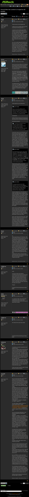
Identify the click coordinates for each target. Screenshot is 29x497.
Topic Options (25, 16)
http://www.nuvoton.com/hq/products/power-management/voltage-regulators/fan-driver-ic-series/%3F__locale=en (20, 406)
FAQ (11, 6)
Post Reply (3, 13)
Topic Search (19, 16)
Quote (26, 19)
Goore (2, 231)
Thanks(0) (21, 19)
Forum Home (4, 4)
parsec (3, 59)
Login (27, 6)
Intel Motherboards (17, 4)
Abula (2, 19)
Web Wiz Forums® (15, 493)
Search (15, 6)
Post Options (15, 19)
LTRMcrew (3, 266)
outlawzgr (3, 342)
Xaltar (2, 294)
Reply (14, 20)
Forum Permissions (25, 490)
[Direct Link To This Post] (12, 21)
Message (13, 16)
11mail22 (3, 373)
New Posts (24, 4)
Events (19, 6)
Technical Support (10, 4)
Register (23, 6)
